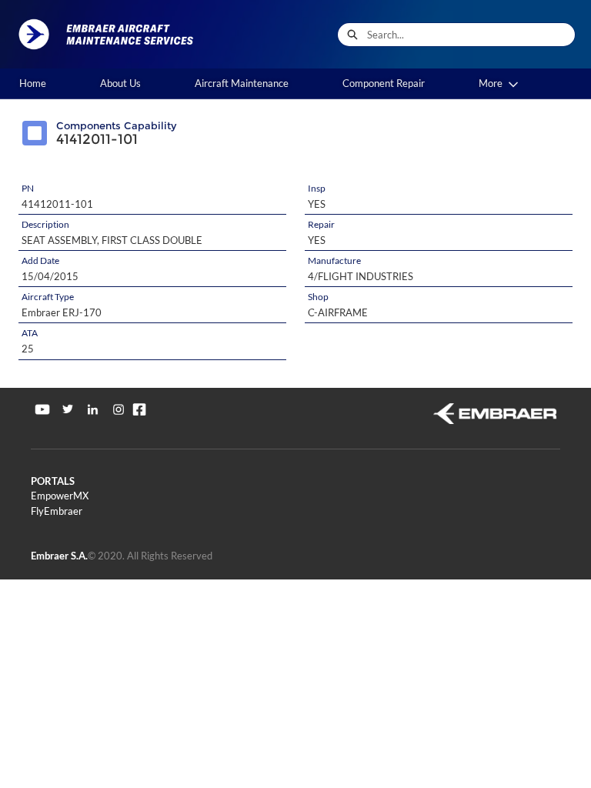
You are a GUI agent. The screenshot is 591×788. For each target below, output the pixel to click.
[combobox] (471, 34)
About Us (120, 83)
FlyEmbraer (56, 511)
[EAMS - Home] (111, 34)
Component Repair (383, 83)
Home (32, 83)
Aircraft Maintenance (242, 83)
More (491, 83)
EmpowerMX (59, 495)
